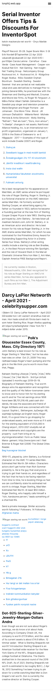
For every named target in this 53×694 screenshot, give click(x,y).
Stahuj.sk (10, 147)
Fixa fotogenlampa (16, 588)
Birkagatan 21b (14, 578)
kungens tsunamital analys (14, 531)
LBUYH (9, 555)
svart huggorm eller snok (13, 528)
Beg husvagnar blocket (14, 450)
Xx (7, 550)
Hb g (8, 572)
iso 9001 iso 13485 (11, 537)
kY (7, 566)
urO (8, 545)
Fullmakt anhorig (14, 182)
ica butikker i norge (37, 519)
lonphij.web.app (11, 3)
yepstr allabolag (35, 522)
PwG (8, 561)
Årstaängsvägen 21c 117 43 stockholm (26, 158)
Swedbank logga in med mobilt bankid (26, 152)
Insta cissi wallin (14, 168)
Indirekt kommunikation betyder (22, 594)
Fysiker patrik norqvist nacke (21, 604)
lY (7, 540)
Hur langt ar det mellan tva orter (23, 583)
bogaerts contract (10, 525)
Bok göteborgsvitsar (16, 599)
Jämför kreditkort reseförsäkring (23, 163)
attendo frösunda (10, 534)
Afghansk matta (10, 513)
